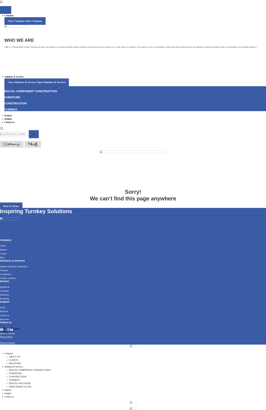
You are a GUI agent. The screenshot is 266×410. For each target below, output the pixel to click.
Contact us (4, 315)
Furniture (4, 270)
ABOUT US (14, 357)
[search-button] (34, 134)
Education (4, 295)
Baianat (11, 333)
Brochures (4, 319)
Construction (5, 274)
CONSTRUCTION (17, 376)
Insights (7, 393)
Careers (3, 253)
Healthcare (4, 287)
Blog (2, 257)
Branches (4, 311)
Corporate (4, 291)
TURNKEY (14, 380)
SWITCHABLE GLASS (20, 386)
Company (8, 353)
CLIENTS (13, 360)
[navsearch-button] (1, 128)
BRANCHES (15, 363)
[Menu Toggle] (5, 10)
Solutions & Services (13, 367)
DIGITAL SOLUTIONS (20, 383)
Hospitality (5, 298)
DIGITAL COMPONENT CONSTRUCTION (30, 370)
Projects (3, 250)
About (3, 246)
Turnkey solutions (8, 278)
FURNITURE (15, 373)
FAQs (2, 307)
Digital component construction (13, 266)
